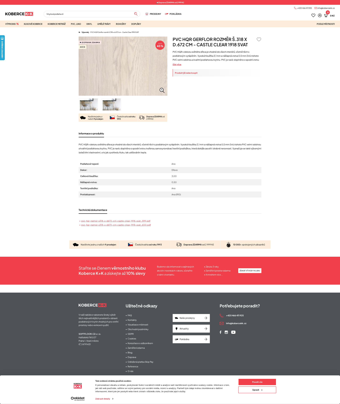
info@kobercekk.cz (326, 8)
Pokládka (175, 13)
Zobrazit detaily (102, 399)
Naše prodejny (187, 318)
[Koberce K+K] (19, 14)
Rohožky (121, 24)
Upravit (255, 390)
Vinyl (89, 24)
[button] (320, 15)
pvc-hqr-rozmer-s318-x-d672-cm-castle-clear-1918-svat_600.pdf (116, 224)
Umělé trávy (104, 24)
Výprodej (10, 24)
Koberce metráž (57, 24)
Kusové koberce (33, 24)
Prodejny (155, 13)
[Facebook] (220, 332)
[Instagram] (226, 332)
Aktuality (184, 328)
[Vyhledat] (136, 14)
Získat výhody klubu (250, 271)
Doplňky (136, 24)
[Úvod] (79, 32)
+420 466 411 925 (304, 8)
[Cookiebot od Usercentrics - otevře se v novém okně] (77, 399)
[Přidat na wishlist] (258, 39)
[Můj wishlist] (313, 15)
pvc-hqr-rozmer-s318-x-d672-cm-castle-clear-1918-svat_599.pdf (115, 220)
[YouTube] (233, 332)
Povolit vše (257, 382)
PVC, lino (76, 24)
